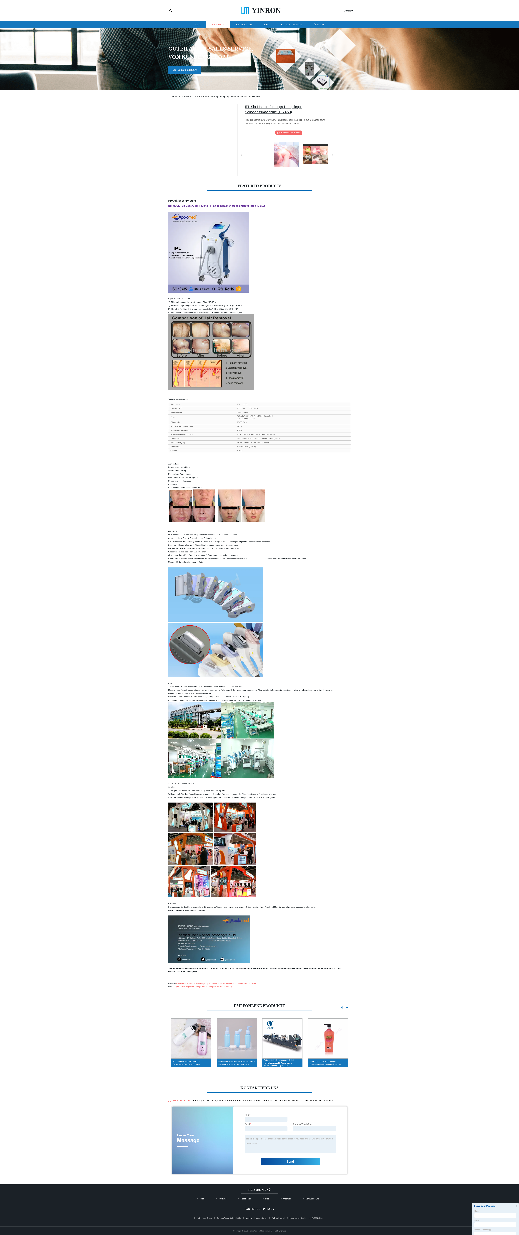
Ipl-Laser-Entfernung (198, 968)
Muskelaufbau (276, 968)
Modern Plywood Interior (256, 1218)
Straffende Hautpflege (178, 968)
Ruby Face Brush (204, 1218)
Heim (198, 24)
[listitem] (259, 154)
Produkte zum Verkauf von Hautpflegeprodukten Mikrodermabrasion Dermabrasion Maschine (216, 984)
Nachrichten (244, 24)
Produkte (218, 24)
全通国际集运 (317, 1218)
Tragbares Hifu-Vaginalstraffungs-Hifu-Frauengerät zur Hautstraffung (202, 986)
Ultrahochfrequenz (188, 972)
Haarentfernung (310, 968)
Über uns (318, 24)
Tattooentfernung (261, 968)
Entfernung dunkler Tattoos (221, 968)
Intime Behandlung (243, 968)
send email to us (290, 132)
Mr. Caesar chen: (182, 1100)
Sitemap (282, 1231)
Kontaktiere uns (291, 24)
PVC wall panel (278, 1218)
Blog (266, 24)
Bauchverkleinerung (292, 968)
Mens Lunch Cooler (298, 1218)
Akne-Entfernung (325, 968)
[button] (170, 11)
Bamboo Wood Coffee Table (229, 1218)
